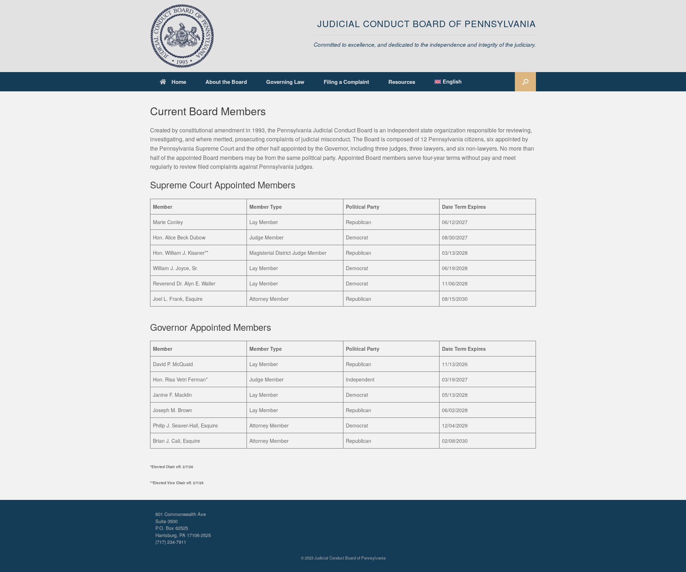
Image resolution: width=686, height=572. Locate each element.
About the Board (226, 82)
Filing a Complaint (346, 82)
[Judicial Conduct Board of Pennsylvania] (182, 36)
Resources (401, 82)
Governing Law (285, 82)
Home (179, 82)
